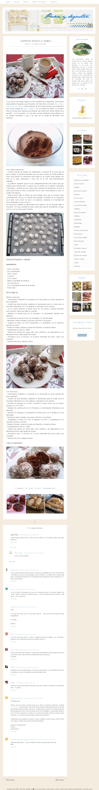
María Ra (14, 607)
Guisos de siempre (80, 212)
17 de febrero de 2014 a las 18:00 (29, 570)
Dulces (16, 1)
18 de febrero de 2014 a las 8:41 (34, 553)
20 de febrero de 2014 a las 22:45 (45, 739)
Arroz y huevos (79, 183)
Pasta (76, 244)
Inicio (8, 1)
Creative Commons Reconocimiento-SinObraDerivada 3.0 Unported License (73, 789)
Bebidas (76, 187)
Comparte (20, 488)
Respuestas (13, 547)
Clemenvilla (10, 106)
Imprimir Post (50, 488)
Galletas (77, 208)
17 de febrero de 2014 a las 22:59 (25, 589)
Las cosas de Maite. (41, 789)
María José (18, 553)
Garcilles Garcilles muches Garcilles (23, 739)
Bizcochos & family (80, 191)
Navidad (77, 226)
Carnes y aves (78, 198)
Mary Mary (59, 104)
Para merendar (79, 241)
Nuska (13, 683)
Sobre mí (53, 1)
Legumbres (77, 219)
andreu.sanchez (16, 698)
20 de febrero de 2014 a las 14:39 (32, 698)
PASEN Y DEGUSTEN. (21, 789)
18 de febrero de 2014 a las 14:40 (25, 634)
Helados (77, 216)
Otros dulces (78, 234)
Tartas (76, 262)
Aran (12, 589)
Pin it (39, 488)
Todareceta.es (15, 707)
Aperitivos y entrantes (81, 180)
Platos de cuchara (80, 251)
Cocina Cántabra (79, 201)
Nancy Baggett (29, 108)
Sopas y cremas (79, 259)
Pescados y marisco (80, 248)
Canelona (20, 106)
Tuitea (30, 488)
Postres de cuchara (80, 255)
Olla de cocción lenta (81, 230)
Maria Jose (14, 667)
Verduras (77, 266)
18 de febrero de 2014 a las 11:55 (27, 607)
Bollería (76, 194)
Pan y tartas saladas (80, 237)
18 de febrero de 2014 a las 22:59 (28, 667)
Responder (14, 542)
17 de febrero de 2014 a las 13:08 (29, 534)
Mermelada (78, 223)
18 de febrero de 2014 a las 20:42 (29, 650)
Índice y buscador (39, 1)
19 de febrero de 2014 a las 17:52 (25, 682)
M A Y (13, 634)
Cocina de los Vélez (80, 205)
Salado (26, 1)
